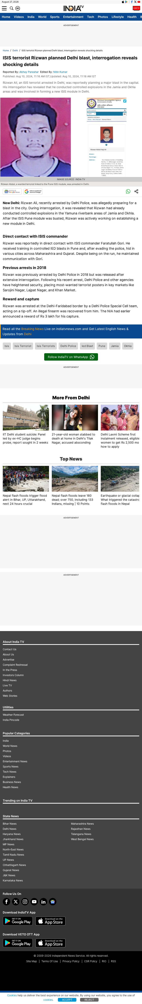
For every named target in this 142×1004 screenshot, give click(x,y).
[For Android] (18, 943)
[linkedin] (43, 901)
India (31, 17)
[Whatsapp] (128, 191)
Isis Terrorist (23, 346)
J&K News (9, 875)
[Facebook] (6, 901)
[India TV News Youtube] (139, 2)
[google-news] (52, 901)
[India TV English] (73, 8)
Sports (55, 17)
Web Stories (10, 695)
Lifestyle (118, 17)
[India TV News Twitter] (135, 2)
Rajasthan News (80, 828)
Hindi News (9, 680)
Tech (90, 17)
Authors (7, 690)
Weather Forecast (13, 714)
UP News (8, 859)
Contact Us (9, 649)
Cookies (12, 995)
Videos (19, 17)
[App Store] (50, 921)
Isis (7, 346)
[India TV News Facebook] (132, 2)
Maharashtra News (82, 823)
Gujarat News (11, 870)
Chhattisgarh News (14, 864)
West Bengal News (82, 839)
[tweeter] (15, 901)
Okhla (127, 346)
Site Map (31, 961)
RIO (104, 961)
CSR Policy (90, 961)
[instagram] (25, 901)
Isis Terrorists (46, 346)
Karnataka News (13, 880)
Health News (10, 787)
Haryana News (12, 833)
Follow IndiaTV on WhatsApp (68, 357)
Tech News (9, 771)
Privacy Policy (71, 961)
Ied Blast (87, 346)
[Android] (126, 2)
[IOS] (123, 2)
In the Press (10, 669)
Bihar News (9, 823)
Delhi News (9, 828)
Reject (89, 999)
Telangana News (81, 833)
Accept (67, 999)
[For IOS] (50, 943)
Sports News (10, 766)
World (42, 17)
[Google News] (12, 191)
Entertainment (73, 17)
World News (10, 745)
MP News (8, 844)
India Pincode (11, 719)
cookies (48, 999)
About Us (8, 654)
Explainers (9, 776)
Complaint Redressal (15, 664)
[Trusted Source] (32, 191)
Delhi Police (68, 346)
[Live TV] (136, 8)
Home (6, 17)
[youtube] (34, 901)
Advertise (8, 659)
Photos (103, 17)
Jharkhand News (13, 839)
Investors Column (13, 675)
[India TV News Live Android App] (18, 921)
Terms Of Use (49, 961)
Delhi (15, 50)
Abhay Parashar (29, 71)
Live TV (7, 685)
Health (132, 17)
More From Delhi (71, 397)
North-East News (13, 849)
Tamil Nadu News (13, 854)
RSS (113, 961)
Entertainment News (15, 761)
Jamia (115, 346)
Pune (102, 346)
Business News (12, 782)
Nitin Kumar (60, 71)
